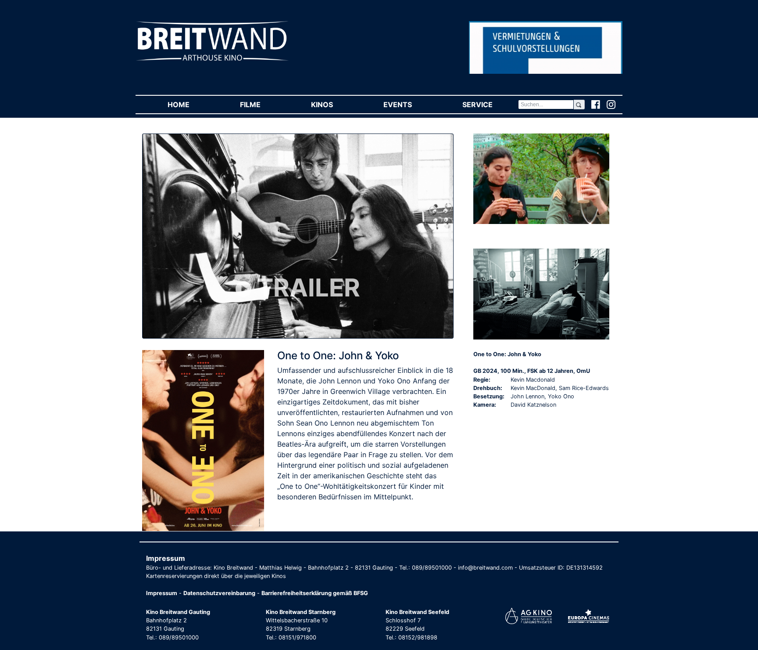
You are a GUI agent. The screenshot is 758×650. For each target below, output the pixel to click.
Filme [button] (263, 104)
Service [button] (490, 104)
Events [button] (410, 104)
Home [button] (191, 104)
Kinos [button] (334, 104)
